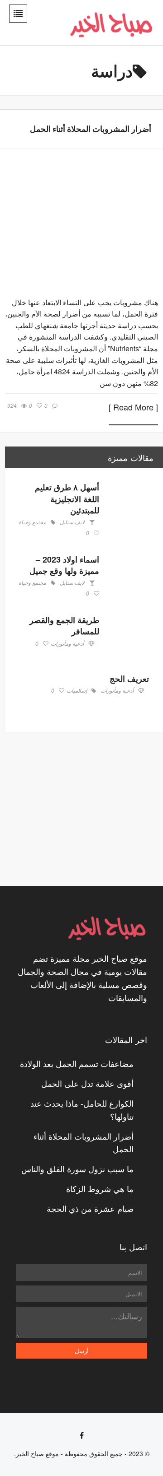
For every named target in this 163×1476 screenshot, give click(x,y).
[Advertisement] (86, 809)
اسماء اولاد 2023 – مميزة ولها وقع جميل (64, 565)
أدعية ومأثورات (67, 644)
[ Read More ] (133, 408)
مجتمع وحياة (32, 522)
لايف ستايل (72, 522)
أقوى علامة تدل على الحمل (87, 1083)
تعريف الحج (129, 678)
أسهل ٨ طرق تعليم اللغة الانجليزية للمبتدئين (67, 498)
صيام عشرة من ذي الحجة (90, 1208)
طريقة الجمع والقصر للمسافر (64, 625)
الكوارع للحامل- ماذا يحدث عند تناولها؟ (82, 1109)
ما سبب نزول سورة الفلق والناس (77, 1168)
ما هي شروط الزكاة (100, 1188)
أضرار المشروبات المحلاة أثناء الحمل (90, 129)
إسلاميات (77, 691)
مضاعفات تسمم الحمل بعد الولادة (77, 1063)
